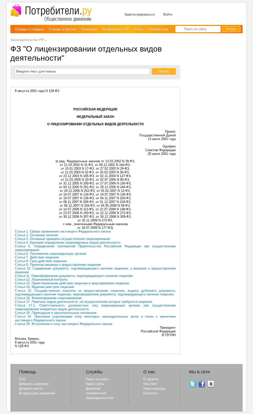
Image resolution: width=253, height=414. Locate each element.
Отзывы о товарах (29, 29)
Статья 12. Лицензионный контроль (41, 279)
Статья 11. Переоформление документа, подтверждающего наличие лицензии (74, 276)
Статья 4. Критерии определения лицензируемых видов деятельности (67, 242)
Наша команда (154, 388)
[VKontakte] (211, 387)
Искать (231, 29)
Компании (89, 29)
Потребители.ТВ (115, 29)
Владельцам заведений (37, 393)
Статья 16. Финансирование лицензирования (48, 298)
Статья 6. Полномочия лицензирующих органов (50, 253)
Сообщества (158, 29)
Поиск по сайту (97, 379)
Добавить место (31, 388)
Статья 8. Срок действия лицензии (41, 261)
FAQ (22, 379)
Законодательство (99, 398)
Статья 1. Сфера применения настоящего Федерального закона (63, 231)
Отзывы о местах (62, 29)
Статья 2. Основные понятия (36, 235)
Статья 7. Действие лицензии (37, 257)
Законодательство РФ (27, 40)
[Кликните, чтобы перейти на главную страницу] (51, 13)
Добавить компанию (34, 384)
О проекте (150, 379)
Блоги (138, 29)
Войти (167, 14)
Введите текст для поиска (36, 71)
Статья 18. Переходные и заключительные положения (55, 313)
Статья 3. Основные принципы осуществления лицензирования (62, 239)
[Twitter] (192, 387)
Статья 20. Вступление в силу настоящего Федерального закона (63, 324)
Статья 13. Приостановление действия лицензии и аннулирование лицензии (72, 283)
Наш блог (150, 384)
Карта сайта (95, 384)
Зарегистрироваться (139, 14)
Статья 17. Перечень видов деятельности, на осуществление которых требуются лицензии (83, 302)
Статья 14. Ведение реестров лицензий (44, 287)
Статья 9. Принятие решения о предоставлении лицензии (58, 265)
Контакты (150, 393)
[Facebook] (202, 387)
